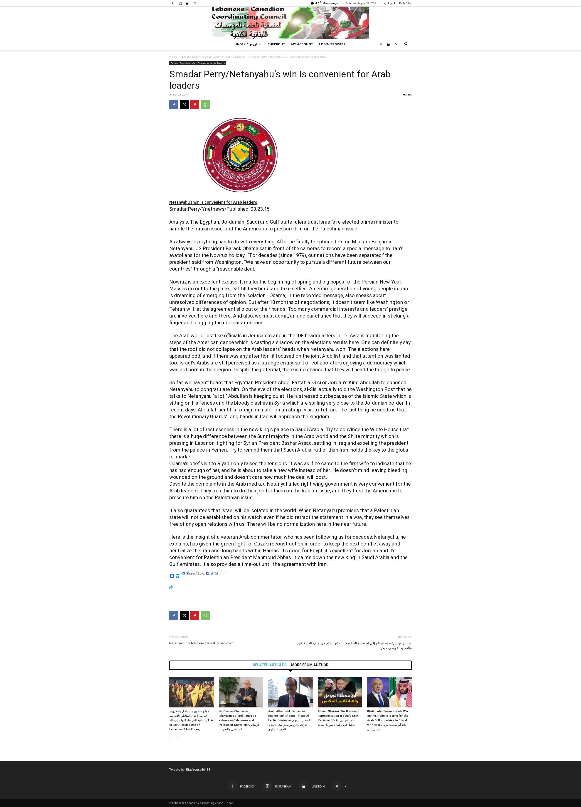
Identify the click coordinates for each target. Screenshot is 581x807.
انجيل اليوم (389, 3)
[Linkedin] (187, 3)
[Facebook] (172, 3)
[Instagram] (180, 3)
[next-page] (179, 738)
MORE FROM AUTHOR (309, 665)
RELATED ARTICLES (270, 665)
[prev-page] (172, 738)
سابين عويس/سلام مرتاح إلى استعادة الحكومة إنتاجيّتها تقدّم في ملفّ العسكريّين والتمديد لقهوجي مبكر (354, 645)
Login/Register (332, 44)
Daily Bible (405, 3)
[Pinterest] (194, 104)
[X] (195, 3)
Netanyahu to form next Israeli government (202, 643)
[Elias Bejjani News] (290, 23)
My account (302, 44)
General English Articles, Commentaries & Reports (213, 57)
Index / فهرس (246, 44)
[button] (406, 44)
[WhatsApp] (205, 104)
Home (173, 57)
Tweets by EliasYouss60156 (189, 769)
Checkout (276, 44)
